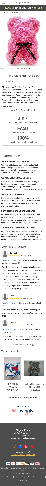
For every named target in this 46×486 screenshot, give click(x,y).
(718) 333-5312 (23, 435)
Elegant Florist (23, 3)
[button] (40, 480)
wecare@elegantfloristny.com (23, 438)
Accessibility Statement (36, 477)
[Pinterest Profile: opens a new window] (26, 446)
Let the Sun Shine (25, 329)
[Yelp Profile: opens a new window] (31, 446)
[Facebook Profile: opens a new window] (20, 446)
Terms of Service (6, 477)
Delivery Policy (23, 480)
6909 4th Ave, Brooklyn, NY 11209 (23, 433)
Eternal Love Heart (26, 303)
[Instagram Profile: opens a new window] (14, 446)
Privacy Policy (20, 477)
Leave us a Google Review (23, 454)
